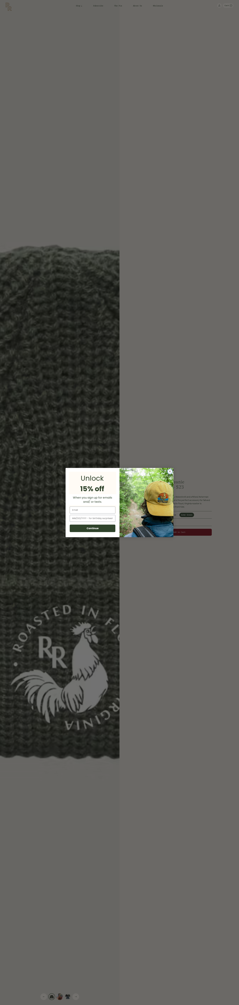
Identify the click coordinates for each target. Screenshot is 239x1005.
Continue (93, 528)
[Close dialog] (169, 471)
